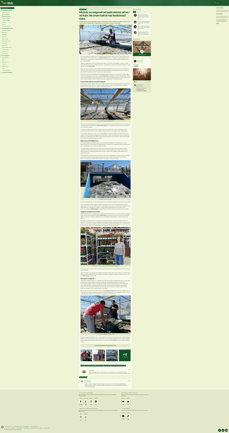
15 (129, 52)
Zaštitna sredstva (5, 57)
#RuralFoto (136, 65)
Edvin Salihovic (87, 380)
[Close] (222, 2)
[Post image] (142, 74)
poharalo (115, 340)
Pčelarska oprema (5, 49)
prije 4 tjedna (141, 61)
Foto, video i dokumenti (6, 26)
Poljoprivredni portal (9, 426)
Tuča (83, 365)
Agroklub (15, 429)
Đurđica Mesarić (115, 365)
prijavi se (224, 21)
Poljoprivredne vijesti (95, 7)
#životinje (136, 66)
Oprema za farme (5, 51)
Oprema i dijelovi (5, 38)
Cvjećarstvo (92, 365)
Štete (87, 365)
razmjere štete (105, 75)
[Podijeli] (222, 430)
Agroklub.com (88, 7)
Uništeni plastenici (100, 365)
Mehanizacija (4, 34)
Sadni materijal (4, 43)
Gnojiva (3, 59)
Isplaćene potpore (5, 66)
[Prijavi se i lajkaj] (219, 430)
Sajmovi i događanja (6, 18)
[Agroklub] (7, 2)
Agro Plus (4, 24)
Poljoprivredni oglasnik (7, 28)
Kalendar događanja (6, 20)
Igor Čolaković (92, 370)
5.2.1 (125, 75)
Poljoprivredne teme (5, 12)
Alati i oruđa (4, 36)
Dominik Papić (140, 60)
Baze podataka (5, 55)
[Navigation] (226, 2)
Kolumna (4, 22)
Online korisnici (219, 13)
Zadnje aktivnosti (220, 7)
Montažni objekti (5, 53)
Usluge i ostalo (4, 45)
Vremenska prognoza (6, 70)
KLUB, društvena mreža (7, 72)
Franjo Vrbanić (107, 365)
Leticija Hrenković (140, 85)
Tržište (3, 68)
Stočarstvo (4, 64)
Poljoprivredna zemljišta (6, 30)
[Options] (149, 61)
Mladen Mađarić (122, 365)
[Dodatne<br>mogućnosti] (226, 430)
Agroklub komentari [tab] (83, 377)
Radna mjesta (4, 32)
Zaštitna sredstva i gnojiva (7, 47)
